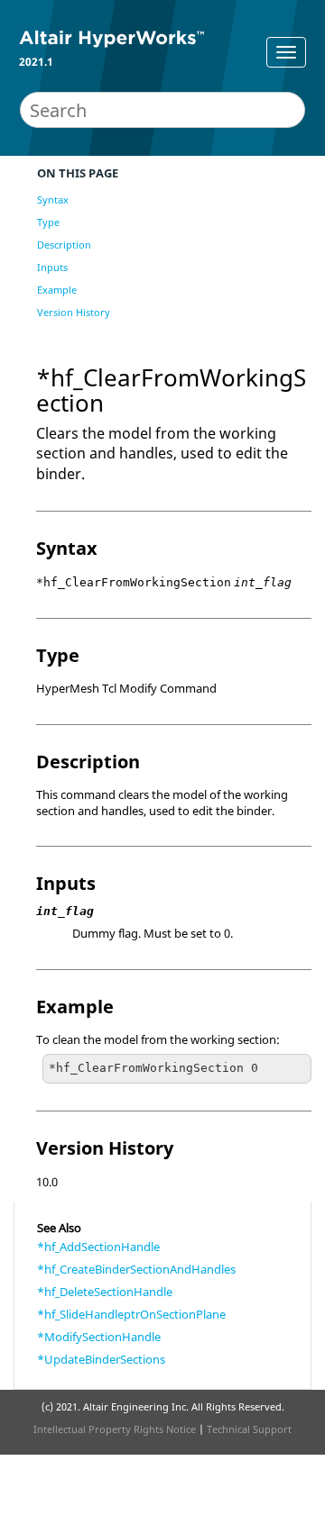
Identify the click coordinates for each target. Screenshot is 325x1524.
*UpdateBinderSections (101, 1359)
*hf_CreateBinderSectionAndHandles (136, 1269)
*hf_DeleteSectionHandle (104, 1292)
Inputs (52, 267)
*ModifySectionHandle (99, 1337)
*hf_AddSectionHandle (98, 1246)
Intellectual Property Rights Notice (114, 1429)
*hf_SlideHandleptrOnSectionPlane (131, 1314)
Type (48, 222)
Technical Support (249, 1429)
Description (64, 244)
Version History (73, 312)
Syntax (53, 199)
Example (57, 289)
